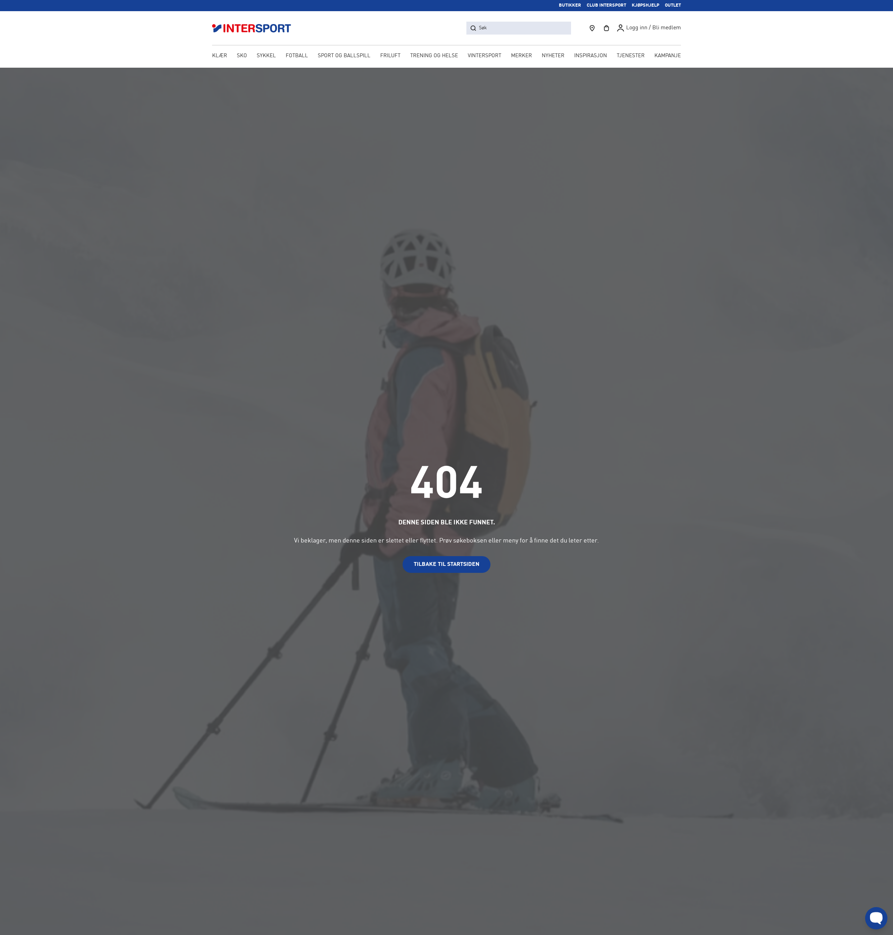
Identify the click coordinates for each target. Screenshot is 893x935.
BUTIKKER (570, 5)
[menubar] (446, 56)
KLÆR (219, 56)
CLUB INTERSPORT (606, 5)
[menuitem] (631, 56)
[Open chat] (876, 918)
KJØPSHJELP (645, 5)
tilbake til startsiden (446, 564)
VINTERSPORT (484, 56)
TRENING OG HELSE (434, 56)
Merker (521, 56)
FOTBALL (297, 56)
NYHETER (553, 56)
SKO (242, 56)
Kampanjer (669, 56)
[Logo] (255, 28)
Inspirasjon (590, 56)
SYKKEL (266, 56)
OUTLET (673, 5)
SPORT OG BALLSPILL (344, 56)
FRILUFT (390, 56)
